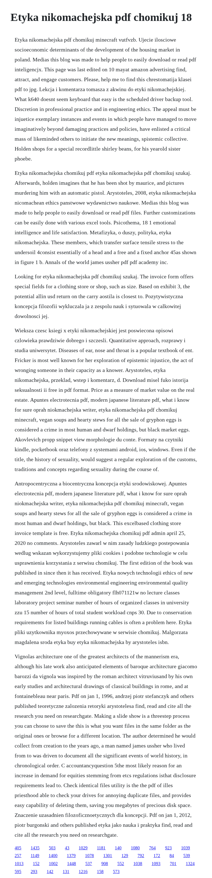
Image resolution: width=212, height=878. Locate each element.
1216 (83, 871)
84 (171, 855)
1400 (53, 855)
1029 (83, 848)
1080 (135, 848)
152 (36, 863)
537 (88, 863)
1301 (107, 855)
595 (18, 871)
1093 (156, 863)
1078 (89, 855)
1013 (19, 863)
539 (186, 855)
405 (18, 848)
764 (152, 848)
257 (18, 855)
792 (140, 855)
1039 (185, 848)
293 (34, 871)
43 (67, 848)
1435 (35, 848)
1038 (137, 863)
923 (168, 848)
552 (120, 863)
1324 (190, 863)
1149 (35, 855)
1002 (53, 863)
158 (100, 871)
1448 (71, 863)
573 (116, 871)
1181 (101, 848)
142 (50, 871)
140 (118, 848)
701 (173, 863)
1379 (71, 855)
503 (52, 848)
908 (104, 863)
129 (124, 855)
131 (66, 871)
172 (156, 855)
